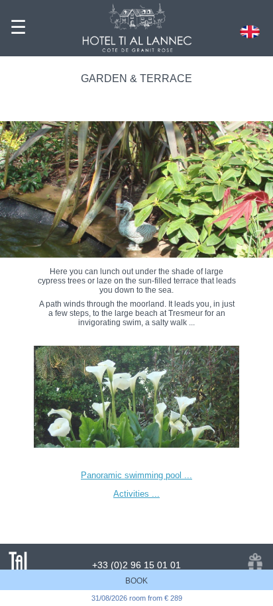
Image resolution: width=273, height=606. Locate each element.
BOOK (136, 580)
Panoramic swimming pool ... (136, 475)
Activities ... (136, 494)
